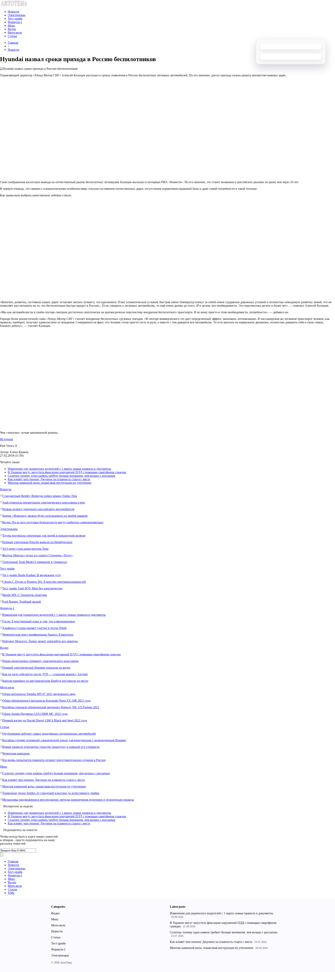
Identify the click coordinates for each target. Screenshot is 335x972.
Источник (6, 439)
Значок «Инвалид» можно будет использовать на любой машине (45, 515)
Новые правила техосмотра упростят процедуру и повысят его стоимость (51, 746)
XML (11, 893)
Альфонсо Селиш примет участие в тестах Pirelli (34, 628)
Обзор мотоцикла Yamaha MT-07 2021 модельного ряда (38, 694)
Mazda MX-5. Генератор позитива (24, 595)
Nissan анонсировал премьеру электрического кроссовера (40, 661)
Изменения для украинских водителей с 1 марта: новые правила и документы (59, 468)
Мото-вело (15, 32)
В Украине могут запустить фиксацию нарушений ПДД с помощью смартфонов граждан (67, 472)
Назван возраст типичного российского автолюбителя (38, 509)
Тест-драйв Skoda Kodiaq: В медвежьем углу (31, 575)
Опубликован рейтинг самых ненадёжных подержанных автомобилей (49, 733)
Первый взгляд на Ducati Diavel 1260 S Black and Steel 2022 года (44, 720)
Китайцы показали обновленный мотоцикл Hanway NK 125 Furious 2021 (50, 707)
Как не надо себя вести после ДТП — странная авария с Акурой (45, 674)
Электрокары (16, 15)
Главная (13, 42)
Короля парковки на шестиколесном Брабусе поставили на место (45, 680)
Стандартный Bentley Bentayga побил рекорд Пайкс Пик (39, 496)
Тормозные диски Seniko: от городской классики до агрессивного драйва (50, 793)
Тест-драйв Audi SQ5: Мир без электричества (32, 588)
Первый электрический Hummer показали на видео (36, 667)
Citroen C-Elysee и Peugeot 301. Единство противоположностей (44, 581)
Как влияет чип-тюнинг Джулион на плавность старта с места (49, 479)
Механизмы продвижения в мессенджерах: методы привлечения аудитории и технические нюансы (68, 799)
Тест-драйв (15, 18)
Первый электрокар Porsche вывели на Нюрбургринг (37, 542)
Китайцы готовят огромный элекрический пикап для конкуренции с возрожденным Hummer (64, 740)
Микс (11, 25)
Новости (13, 11)
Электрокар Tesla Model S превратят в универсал (34, 562)
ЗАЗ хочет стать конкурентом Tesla (25, 548)
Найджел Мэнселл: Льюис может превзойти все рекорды (40, 641)
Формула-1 (15, 22)
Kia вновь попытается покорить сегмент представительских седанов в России (54, 760)
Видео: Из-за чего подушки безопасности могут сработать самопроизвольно (52, 522)
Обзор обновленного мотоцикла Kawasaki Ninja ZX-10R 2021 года (46, 700)
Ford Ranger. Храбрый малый (21, 601)
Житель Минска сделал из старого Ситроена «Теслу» (37, 555)
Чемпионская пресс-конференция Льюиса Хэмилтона (37, 634)
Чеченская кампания (15, 753)
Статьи (12, 36)
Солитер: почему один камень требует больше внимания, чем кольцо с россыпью (61, 475)
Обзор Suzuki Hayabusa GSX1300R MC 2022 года (34, 713)
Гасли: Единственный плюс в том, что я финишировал (38, 621)
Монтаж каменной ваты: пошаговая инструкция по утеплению (49, 482)
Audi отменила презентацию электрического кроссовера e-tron (43, 502)
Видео (12, 29)
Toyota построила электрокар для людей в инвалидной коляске (43, 535)
